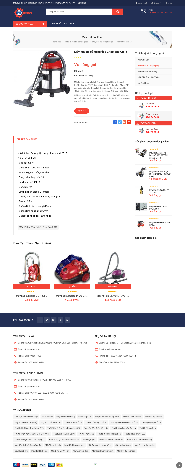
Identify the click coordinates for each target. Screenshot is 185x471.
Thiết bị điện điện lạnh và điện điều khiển (32, 434)
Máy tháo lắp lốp (53, 445)
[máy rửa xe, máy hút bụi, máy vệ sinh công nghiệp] (24, 12)
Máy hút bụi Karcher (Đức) (26, 422)
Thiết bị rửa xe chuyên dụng (139, 439)
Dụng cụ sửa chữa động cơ (96, 428)
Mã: (76, 71)
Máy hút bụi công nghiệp (148, 66)
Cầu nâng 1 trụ (84, 417)
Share (115, 123)
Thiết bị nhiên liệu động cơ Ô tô (124, 422)
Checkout (157, 3)
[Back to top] (179, 465)
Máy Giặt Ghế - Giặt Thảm (149, 77)
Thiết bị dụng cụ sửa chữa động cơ (30, 439)
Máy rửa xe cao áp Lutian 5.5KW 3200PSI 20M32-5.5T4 (158, 155)
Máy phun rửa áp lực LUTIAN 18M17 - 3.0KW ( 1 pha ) (160, 174)
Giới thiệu (69, 23)
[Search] (117, 12)
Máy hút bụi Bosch (123, 445)
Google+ (124, 123)
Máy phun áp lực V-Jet (145, 445)
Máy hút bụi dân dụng (147, 71)
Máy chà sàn (143, 60)
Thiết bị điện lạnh (86, 434)
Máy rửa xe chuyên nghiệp (26, 417)
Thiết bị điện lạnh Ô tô (151, 422)
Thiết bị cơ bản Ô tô (73, 422)
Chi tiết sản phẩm (27, 139)
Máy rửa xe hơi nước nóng (99, 445)
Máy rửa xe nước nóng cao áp (28, 445)
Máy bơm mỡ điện (80, 451)
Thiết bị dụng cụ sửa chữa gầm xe (64, 439)
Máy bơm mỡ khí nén (60, 451)
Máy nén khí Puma (39, 451)
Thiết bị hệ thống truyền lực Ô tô (29, 428)
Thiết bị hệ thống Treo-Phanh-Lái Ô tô (63, 428)
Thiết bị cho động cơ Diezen (124, 428)
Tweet (120, 123)
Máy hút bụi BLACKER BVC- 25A (114, 295)
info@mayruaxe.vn (29, 349)
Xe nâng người (89, 439)
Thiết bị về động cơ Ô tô (96, 422)
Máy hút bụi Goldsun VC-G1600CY (74, 295)
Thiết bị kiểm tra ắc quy (134, 434)
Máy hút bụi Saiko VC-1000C (31, 295)
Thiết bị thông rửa (147, 428)
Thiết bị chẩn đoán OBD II (64, 434)
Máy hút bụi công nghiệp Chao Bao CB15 (38, 227)
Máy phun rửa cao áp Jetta (107, 417)
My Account (142, 3)
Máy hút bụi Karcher (153, 417)
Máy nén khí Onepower (74, 445)
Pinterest (129, 123)
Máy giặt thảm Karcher (51, 422)
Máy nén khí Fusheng (65, 417)
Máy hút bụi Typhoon (126, 451)
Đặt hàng (82, 111)
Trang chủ (56, 23)
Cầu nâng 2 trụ (21, 451)
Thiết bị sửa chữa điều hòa (109, 434)
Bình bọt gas (47, 417)
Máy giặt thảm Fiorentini (102, 451)
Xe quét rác (143, 83)
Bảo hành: (79, 75)
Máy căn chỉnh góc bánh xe (111, 439)
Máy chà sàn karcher (132, 417)
